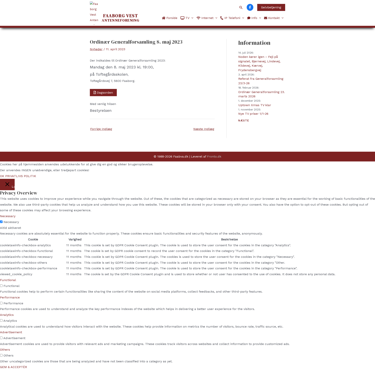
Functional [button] (8, 280)
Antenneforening (120, 18)
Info (253, 18)
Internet (206, 18)
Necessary (11, 222)
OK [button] (2, 176)
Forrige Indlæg (101, 129)
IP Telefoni (231, 18)
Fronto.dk (214, 156)
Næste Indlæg (203, 129)
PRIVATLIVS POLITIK (20, 176)
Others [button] (5, 349)
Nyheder (96, 49)
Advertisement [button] (11, 332)
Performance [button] (10, 297)
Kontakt (273, 18)
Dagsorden (105, 92)
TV (186, 18)
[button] (241, 7)
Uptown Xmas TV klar (254, 105)
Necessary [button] (7, 216)
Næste (243, 120)
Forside (171, 18)
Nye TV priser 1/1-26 (253, 114)
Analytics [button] (7, 315)
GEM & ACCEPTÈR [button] (13, 367)
